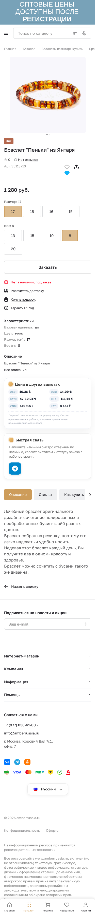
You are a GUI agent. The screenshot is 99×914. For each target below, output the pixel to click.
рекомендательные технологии (30, 850)
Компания (13, 669)
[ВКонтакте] (7, 762)
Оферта (52, 830)
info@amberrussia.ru (21, 733)
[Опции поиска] (74, 33)
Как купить (74, 494)
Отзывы (45, 494)
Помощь (12, 694)
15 (71, 211)
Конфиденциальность (22, 830)
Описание (18, 494)
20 (13, 248)
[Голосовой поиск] (85, 33)
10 (52, 235)
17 (13, 211)
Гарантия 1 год (22, 308)
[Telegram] (17, 762)
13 (13, 235)
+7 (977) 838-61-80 (20, 725)
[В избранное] (67, 166)
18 (32, 211)
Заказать (48, 267)
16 (51, 211)
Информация (16, 681)
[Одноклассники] (27, 762)
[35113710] (48, 95)
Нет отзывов (28, 160)
